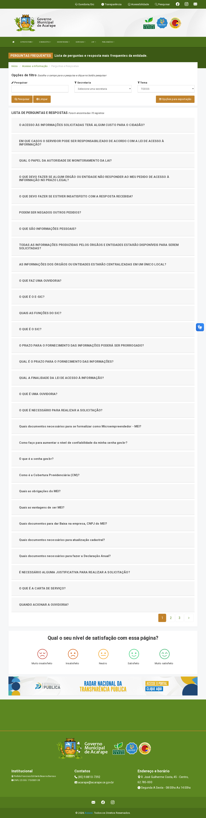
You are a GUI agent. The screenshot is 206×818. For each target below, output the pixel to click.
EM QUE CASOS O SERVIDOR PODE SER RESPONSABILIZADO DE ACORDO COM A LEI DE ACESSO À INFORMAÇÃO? (91, 142)
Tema (143, 82)
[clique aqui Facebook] (103, 802)
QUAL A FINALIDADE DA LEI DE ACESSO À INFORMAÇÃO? (61, 378)
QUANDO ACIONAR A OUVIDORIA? (44, 605)
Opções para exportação (176, 99)
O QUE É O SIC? (30, 329)
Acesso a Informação (35, 66)
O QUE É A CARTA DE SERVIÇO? (42, 588)
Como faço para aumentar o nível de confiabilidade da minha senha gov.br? (73, 443)
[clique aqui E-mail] (93, 802)
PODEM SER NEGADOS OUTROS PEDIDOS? (50, 212)
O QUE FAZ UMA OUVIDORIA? (40, 281)
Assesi (89, 812)
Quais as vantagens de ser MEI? (42, 507)
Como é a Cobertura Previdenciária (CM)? (49, 475)
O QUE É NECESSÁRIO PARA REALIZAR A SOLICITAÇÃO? (61, 410)
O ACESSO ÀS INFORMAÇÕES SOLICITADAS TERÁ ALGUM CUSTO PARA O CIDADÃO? (82, 125)
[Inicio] (13, 42)
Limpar (43, 99)
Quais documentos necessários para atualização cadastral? (62, 540)
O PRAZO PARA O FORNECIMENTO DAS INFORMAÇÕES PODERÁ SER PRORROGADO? (81, 345)
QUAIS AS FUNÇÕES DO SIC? (40, 313)
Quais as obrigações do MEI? (40, 491)
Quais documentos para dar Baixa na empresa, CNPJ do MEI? (63, 523)
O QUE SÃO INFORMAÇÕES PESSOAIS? (47, 229)
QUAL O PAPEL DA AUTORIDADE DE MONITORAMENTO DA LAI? (65, 160)
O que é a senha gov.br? (36, 459)
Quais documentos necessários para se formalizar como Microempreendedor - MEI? (80, 426)
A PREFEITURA (26, 42)
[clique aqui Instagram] (112, 802)
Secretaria (83, 82)
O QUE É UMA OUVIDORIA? (38, 394)
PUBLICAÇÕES (107, 42)
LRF (93, 42)
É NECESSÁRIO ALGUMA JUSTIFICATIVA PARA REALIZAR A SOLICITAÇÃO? (74, 572)
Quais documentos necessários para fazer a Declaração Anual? (65, 556)
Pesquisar (21, 82)
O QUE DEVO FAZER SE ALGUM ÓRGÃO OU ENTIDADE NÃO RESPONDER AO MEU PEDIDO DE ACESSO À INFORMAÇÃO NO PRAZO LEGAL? (94, 178)
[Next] (189, 618)
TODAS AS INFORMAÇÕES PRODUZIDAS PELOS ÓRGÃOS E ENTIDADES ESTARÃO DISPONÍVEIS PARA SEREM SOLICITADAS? (99, 246)
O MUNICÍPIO (44, 42)
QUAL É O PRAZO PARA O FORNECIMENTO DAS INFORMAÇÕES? (66, 361)
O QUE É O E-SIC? (32, 297)
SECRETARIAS (63, 42)
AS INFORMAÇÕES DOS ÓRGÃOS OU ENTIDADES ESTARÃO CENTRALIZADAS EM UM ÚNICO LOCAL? (92, 264)
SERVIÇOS (80, 42)
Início (14, 66)
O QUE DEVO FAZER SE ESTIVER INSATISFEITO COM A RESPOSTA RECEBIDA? (76, 196)
